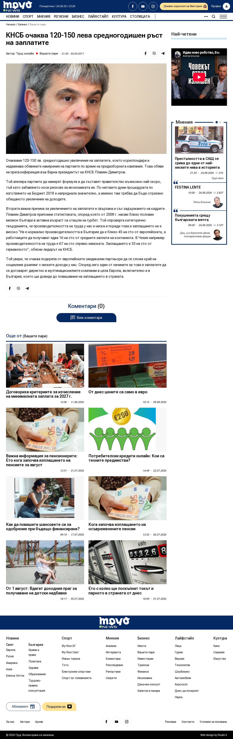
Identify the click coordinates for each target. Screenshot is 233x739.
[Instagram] (153, 6)
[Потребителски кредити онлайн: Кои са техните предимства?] (127, 430)
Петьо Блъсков (201, 202)
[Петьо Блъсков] (217, 202)
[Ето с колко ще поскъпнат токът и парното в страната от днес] (127, 562)
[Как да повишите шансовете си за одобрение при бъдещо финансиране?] (45, 498)
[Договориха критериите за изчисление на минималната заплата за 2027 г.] (45, 366)
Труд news (217, 178)
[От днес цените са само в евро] (127, 366)
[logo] (17, 6)
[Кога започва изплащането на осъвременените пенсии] (127, 498)
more (204, 16)
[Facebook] (132, 6)
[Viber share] (154, 53)
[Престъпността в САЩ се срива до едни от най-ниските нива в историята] (199, 140)
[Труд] (114, 622)
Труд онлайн (25, 53)
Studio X (222, 735)
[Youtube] (143, 6)
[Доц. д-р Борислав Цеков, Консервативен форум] (217, 234)
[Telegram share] (163, 53)
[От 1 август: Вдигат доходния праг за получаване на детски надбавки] (45, 562)
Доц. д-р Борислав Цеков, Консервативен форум (195, 234)
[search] (213, 16)
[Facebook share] (145, 53)
